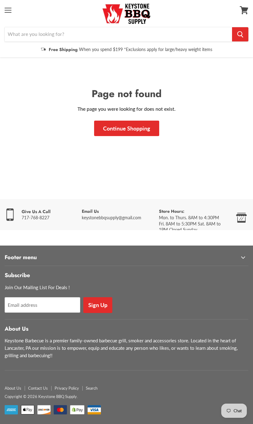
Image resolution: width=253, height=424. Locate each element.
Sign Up (97, 305)
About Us (13, 388)
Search (91, 388)
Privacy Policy (67, 388)
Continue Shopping (126, 128)
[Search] (240, 34)
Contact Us (38, 388)
